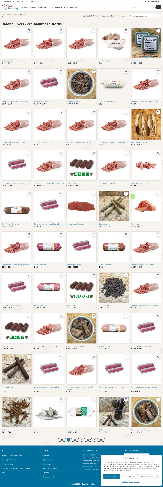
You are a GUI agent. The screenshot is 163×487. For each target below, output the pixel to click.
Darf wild (5, 346)
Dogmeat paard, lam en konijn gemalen (49, 183)
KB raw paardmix (105, 265)
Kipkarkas (135, 224)
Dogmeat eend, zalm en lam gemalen (145, 306)
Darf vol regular (105, 306)
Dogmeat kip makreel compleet (13, 142)
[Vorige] (60, 440)
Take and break (8, 387)
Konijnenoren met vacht (140, 142)
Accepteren (111, 477)
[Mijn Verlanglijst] (148, 1)
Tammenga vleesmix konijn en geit (144, 387)
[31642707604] (32, 1)
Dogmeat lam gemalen (74, 61)
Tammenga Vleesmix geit (11, 306)
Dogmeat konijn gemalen (43, 61)
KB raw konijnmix (40, 265)
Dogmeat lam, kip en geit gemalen (79, 142)
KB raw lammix (104, 346)
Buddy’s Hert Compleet (10, 224)
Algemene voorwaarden (12, 455)
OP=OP (66, 7)
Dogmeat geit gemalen (10, 61)
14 (90, 440)
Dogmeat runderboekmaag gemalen (15, 265)
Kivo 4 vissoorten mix (107, 102)
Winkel (9, 14)
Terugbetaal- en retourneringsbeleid (16, 468)
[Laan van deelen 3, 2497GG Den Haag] (13, 1)
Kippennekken (136, 183)
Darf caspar (70, 306)
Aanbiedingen (42, 7)
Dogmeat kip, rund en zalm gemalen (112, 142)
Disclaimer (125, 482)
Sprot (36, 430)
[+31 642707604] (27, 1)
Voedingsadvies (49, 477)
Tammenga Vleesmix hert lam (13, 183)
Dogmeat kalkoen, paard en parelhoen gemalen (80, 388)
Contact (45, 455)
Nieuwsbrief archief (50, 468)
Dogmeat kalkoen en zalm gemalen (144, 102)
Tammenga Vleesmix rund (43, 102)
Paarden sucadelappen (75, 224)
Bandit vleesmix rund (139, 61)
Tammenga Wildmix (73, 265)
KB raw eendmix (40, 306)
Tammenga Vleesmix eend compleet (47, 224)
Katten (32, 7)
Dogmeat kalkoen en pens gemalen (15, 102)
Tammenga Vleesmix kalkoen (142, 346)
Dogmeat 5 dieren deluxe (108, 183)
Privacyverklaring (134, 482)
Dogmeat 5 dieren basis (43, 142)
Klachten (46, 464)
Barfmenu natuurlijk (73, 430)
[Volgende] (103, 440)
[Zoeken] (158, 7)
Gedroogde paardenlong (140, 430)
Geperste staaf (104, 224)
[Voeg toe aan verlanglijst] (29, 30)
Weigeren (129, 477)
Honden (24, 7)
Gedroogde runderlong (75, 346)
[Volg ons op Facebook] (35, 2)
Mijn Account (47, 460)
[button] (158, 458)
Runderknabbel (104, 61)
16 (99, 440)
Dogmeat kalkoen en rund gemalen (47, 346)
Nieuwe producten (55, 7)
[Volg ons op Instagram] (37, 2)
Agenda (45, 473)
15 (94, 440)
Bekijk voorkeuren (149, 477)
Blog (3, 473)
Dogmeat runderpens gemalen (142, 265)
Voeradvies (74, 7)
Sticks (101, 430)
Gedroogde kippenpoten (11, 430)
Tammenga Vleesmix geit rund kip (46, 387)
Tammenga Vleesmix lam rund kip (111, 387)
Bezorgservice (7, 464)
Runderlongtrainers (73, 102)
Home (3, 14)
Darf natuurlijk (71, 183)
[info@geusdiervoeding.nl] (18, 1)
